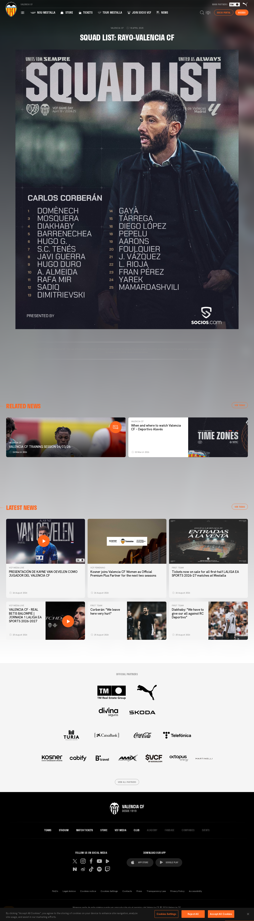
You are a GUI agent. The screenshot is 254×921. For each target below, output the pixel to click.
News (164, 12)
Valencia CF (15, 442)
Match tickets (84, 830)
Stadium (64, 830)
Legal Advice (69, 891)
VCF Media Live (16, 567)
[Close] (248, 914)
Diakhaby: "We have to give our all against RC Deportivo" (188, 613)
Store (69, 12)
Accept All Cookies (221, 914)
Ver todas (240, 405)
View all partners (127, 782)
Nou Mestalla (45, 12)
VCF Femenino (97, 567)
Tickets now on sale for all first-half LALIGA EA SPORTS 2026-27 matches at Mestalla (205, 574)
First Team (178, 567)
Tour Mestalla (112, 12)
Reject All (193, 914)
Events (206, 830)
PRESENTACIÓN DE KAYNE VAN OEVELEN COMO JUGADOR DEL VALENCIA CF (43, 574)
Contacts (127, 891)
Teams (47, 830)
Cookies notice (88, 891)
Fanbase (169, 830)
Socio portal (223, 12)
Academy (152, 830)
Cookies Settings (109, 891)
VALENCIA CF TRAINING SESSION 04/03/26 (39, 447)
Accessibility (195, 891)
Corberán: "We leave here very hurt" (105, 611)
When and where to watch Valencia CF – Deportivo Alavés (156, 427)
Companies (188, 830)
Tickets (87, 12)
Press (139, 891)
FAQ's (55, 891)
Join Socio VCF (141, 12)
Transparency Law (156, 891)
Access (241, 12)
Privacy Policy (177, 891)
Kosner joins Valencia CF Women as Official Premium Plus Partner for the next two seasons (123, 574)
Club (136, 830)
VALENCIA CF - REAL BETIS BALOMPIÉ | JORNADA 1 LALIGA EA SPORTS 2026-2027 (25, 615)
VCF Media (120, 830)
